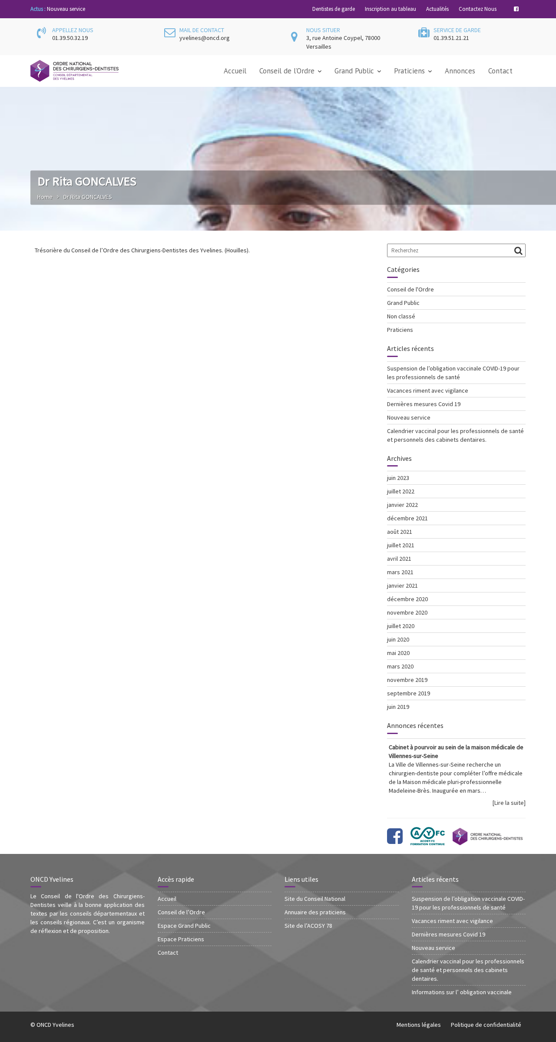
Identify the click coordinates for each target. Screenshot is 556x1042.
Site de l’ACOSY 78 (308, 926)
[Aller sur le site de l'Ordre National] (488, 840)
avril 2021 (399, 558)
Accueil (235, 71)
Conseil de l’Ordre (286, 71)
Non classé (401, 316)
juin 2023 (398, 478)
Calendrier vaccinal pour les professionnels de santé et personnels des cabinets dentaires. (468, 969)
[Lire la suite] (509, 803)
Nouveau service (66, 9)
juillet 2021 (400, 545)
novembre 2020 (407, 612)
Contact (500, 71)
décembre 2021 (407, 518)
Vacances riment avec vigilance (427, 390)
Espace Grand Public (184, 926)
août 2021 (399, 532)
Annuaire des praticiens (315, 912)
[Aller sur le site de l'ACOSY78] (427, 840)
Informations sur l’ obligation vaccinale (462, 992)
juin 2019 (398, 707)
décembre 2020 (407, 599)
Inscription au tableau (390, 9)
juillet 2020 (400, 626)
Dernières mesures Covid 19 (423, 404)
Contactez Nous (477, 9)
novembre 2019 (407, 680)
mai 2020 (398, 653)
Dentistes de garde (333, 9)
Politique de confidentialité (486, 1025)
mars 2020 (400, 666)
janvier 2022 (402, 505)
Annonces (460, 71)
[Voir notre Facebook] (395, 840)
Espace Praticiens (181, 939)
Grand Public (354, 71)
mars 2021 (400, 572)
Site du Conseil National (315, 899)
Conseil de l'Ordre (410, 289)
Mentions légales (419, 1025)
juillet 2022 (400, 491)
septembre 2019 (408, 693)
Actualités (437, 9)
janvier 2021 (402, 585)
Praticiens (409, 71)
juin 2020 (398, 639)
